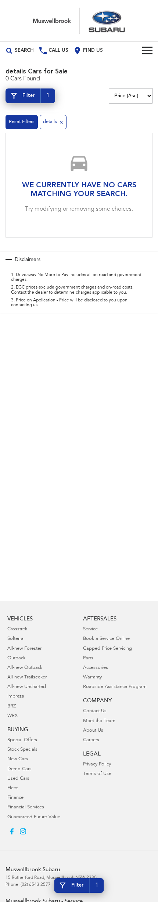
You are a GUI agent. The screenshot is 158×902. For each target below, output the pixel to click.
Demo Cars (19, 769)
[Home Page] (79, 20)
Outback (16, 658)
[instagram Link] (23, 831)
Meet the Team (99, 721)
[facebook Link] (12, 831)
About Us (93, 730)
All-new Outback (24, 668)
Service (90, 629)
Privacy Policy (97, 764)
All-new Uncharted (26, 687)
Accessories (95, 668)
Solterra (15, 639)
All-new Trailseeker (27, 677)
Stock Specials (22, 749)
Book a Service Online (106, 639)
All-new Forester (24, 648)
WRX (12, 716)
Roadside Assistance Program (115, 687)
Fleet (12, 788)
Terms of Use (97, 774)
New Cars (17, 759)
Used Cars (18, 778)
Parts (88, 658)
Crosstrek (17, 629)
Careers (91, 740)
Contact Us (95, 711)
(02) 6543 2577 (36, 885)
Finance (15, 798)
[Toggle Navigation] (147, 50)
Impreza (15, 696)
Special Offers (22, 740)
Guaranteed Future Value (33, 817)
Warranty (92, 677)
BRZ (11, 706)
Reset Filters (22, 122)
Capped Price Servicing (107, 648)
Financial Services (25, 807)
